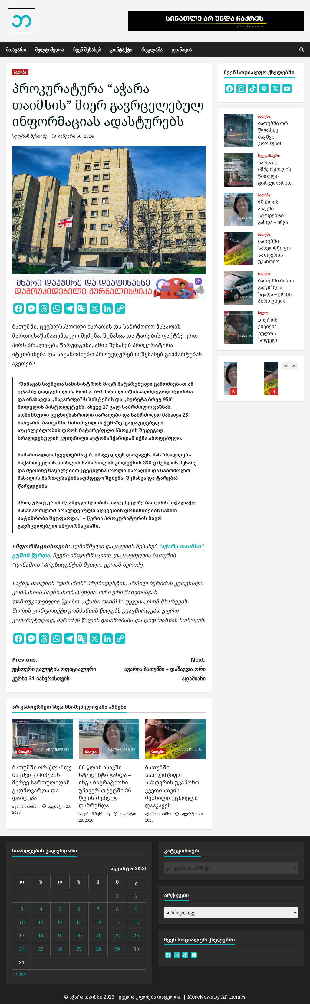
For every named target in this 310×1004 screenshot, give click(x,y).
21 (98, 935)
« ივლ (19, 973)
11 (41, 922)
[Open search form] (301, 50)
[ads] (109, 286)
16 (136, 922)
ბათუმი (20, 72)
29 (117, 949)
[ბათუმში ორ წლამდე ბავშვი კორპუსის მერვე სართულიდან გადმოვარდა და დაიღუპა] (42, 739)
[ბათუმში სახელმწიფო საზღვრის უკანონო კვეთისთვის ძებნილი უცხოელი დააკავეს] (175, 739)
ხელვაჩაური (269, 156)
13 (79, 922)
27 (79, 949)
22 (117, 935)
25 (41, 949)
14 (98, 922)
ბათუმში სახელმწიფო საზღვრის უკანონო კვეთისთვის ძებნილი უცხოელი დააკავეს (172, 786)
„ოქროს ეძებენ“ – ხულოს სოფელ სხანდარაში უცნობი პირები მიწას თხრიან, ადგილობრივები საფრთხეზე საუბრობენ (238, 327)
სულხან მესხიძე (30, 136)
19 (60, 935)
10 (22, 922)
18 (41, 935)
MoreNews (200, 996)
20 (79, 935)
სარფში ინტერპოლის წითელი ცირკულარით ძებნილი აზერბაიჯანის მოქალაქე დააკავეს (238, 170)
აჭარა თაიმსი (25, 806)
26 (60, 949)
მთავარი (16, 49)
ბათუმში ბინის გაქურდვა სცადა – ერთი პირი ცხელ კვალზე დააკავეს (238, 288)
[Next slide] (294, 366)
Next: (164, 669)
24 (22, 949)
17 (22, 935)
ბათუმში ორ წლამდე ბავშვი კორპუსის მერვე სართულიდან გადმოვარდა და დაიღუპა (42, 782)
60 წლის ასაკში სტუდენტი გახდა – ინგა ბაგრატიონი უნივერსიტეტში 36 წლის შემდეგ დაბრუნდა (105, 786)
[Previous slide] (286, 366)
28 (98, 949)
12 (60, 922)
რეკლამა (152, 49)
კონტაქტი (121, 49)
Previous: (54, 669)
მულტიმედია (49, 49)
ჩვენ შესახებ (87, 49)
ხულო (263, 313)
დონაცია (182, 49)
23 (136, 935)
